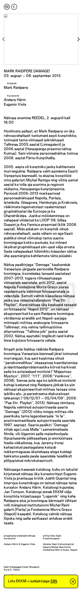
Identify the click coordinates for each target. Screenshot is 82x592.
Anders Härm (15, 100)
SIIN (53, 581)
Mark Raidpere (16, 88)
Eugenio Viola (15, 105)
